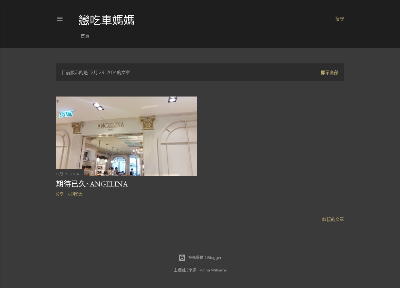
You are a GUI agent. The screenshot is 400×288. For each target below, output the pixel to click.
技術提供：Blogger (205, 257)
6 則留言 (75, 194)
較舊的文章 (333, 219)
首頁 (85, 36)
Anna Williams (213, 270)
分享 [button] (59, 194)
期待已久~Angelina (92, 184)
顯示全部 (329, 72)
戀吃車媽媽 (106, 20)
